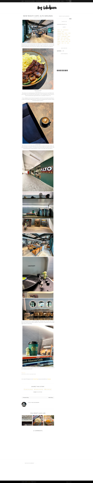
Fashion (66, 34)
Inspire (58, 39)
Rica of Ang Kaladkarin (33, 402)
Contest (66, 33)
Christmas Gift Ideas (60, 33)
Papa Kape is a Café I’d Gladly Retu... (37, 424)
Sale (69, 41)
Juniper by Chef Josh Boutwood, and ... (27, 424)
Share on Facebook (29, 389)
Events (63, 34)
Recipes (67, 41)
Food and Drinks (39, 391)
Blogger (68, 1)
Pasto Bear (68, 39)
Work (58, 44)
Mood (61, 39)
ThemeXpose (29, 481)
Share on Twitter (39, 389)
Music (64, 39)
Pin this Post (48, 389)
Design (69, 33)
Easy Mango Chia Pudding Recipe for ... (48, 423)
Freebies (69, 36)
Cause (63, 31)
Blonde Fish (59, 31)
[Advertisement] (63, 62)
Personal (58, 41)
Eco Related (59, 34)
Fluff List (58, 36)
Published (62, 41)
